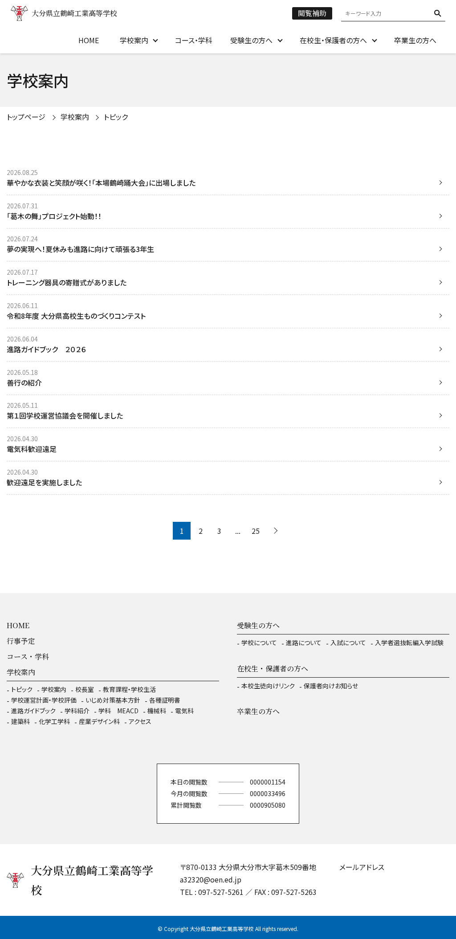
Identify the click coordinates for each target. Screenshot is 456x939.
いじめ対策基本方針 (113, 699)
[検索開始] (437, 13)
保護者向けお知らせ (331, 685)
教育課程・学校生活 (129, 689)
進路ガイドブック (33, 710)
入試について (348, 642)
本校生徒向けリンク (268, 685)
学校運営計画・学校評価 (44, 699)
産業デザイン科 (99, 721)
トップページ (26, 116)
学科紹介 (77, 710)
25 (256, 530)
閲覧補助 (312, 13)
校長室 (84, 689)
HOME (88, 40)
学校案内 (134, 40)
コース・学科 (193, 40)
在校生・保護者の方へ (333, 40)
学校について (259, 642)
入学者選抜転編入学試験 (409, 642)
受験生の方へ (251, 40)
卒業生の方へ (415, 40)
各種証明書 (164, 699)
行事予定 (21, 641)
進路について (304, 642)
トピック (22, 689)
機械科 (156, 710)
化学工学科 (54, 721)
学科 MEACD (118, 710)
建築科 (20, 721)
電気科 (184, 710)
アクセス (140, 721)
